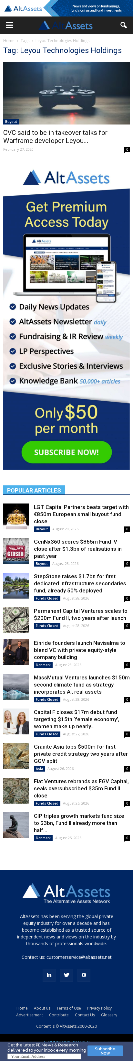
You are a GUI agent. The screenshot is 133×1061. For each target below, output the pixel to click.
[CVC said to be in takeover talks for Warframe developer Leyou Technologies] (66, 93)
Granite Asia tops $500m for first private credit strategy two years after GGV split (81, 753)
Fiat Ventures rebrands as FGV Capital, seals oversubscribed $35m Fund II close (81, 788)
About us (42, 1008)
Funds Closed (47, 598)
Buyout (11, 121)
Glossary (109, 1015)
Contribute (59, 1015)
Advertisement (29, 1015)
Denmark (43, 665)
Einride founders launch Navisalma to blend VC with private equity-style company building (79, 650)
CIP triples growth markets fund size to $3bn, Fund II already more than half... (79, 823)
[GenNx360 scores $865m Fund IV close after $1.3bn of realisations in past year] (16, 551)
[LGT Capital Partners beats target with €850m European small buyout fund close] (16, 516)
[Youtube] (83, 975)
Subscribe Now (105, 1051)
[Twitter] (66, 975)
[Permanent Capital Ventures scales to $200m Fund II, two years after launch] (16, 620)
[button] (9, 25)
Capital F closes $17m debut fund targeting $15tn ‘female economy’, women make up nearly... (76, 719)
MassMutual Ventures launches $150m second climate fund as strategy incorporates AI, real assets (82, 684)
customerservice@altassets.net (79, 957)
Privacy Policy (99, 1008)
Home (9, 40)
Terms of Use (68, 1008)
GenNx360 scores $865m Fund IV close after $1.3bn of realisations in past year (78, 548)
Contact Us (85, 1015)
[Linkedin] (49, 975)
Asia (39, 768)
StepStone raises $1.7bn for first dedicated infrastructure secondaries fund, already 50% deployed (80, 583)
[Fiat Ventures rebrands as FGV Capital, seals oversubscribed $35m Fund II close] (16, 791)
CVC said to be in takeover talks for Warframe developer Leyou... (55, 137)
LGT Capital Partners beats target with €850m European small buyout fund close (81, 514)
